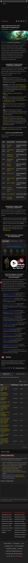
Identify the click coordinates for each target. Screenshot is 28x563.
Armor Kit (15, 223)
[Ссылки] (23, 21)
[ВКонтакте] (21, 556)
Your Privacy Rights (19, 546)
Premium (20, 548)
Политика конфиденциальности (14, 551)
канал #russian (19, 476)
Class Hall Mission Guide (9, 101)
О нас (22, 543)
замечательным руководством (10, 468)
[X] (9, 556)
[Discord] (5, 368)
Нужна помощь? (8, 543)
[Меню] (1, 1)
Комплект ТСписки (6, 530)
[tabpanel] (14, 258)
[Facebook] (14, 556)
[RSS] (19, 556)
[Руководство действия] (26, 21)
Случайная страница (11, 548)
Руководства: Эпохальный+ (8, 521)
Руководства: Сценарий (20, 530)
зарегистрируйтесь (23, 499)
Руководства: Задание (20, 523)
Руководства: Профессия (8, 523)
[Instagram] (11, 368)
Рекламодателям (8, 546)
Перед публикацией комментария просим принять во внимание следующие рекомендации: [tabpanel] (14, 479)
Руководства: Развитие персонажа (8, 519)
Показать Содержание (14, 42)
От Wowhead (4, 29)
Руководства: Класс (6, 514)
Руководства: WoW (7, 512)
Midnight (4, 532)
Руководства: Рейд (6, 525)
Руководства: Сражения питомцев (21, 528)
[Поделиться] (26, 1)
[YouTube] (7, 368)
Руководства (5, 21)
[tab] (6, 241)
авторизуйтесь (15, 499)
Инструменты (16, 543)
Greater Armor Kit (17, 227)
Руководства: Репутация (21, 525)
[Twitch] (2, 368)
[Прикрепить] (19, 21)
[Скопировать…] (20, 381)
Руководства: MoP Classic (21, 512)
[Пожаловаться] (21, 21)
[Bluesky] (9, 368)
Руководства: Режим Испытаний (21, 532)
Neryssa (21, 420)
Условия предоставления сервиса (14, 553)
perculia (21, 388)
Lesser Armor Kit (17, 219)
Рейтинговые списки (20, 536)
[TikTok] (14, 368)
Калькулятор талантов (7, 528)
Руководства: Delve (6, 517)
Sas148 (21, 407)
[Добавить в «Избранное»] (17, 21)
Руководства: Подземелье (21, 519)
